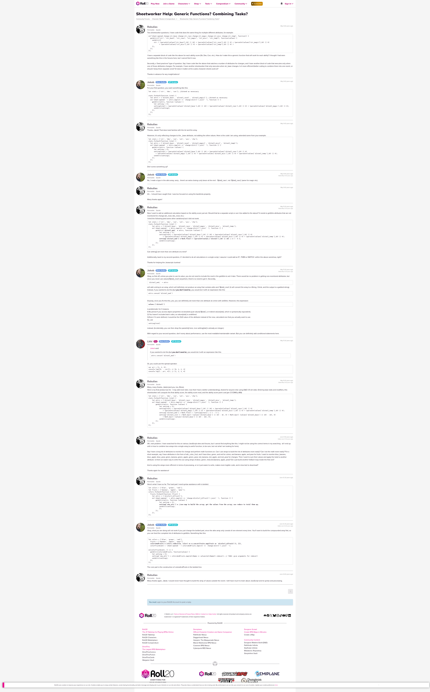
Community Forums (143, 19)
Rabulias (152, 27)
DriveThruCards (148, 657)
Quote (158, 30)
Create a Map (249, 634)
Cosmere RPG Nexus (201, 645)
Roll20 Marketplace (150, 640)
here (276, 685)
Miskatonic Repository (252, 650)
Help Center (212, 614)
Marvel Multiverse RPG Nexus (204, 643)
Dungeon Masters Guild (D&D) (255, 642)
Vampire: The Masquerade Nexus (206, 640)
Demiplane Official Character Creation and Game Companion (212, 630)
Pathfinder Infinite (251, 645)
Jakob (151, 82)
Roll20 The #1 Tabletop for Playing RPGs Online (158, 630)
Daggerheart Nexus (200, 637)
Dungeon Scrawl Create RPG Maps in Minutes (255, 630)
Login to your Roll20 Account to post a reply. (174, 602)
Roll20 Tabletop (148, 634)
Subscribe (258, 3)
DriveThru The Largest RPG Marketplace (153, 648)
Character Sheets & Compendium (164, 19)
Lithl (150, 341)
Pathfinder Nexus (199, 634)
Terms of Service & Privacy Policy (184, 614)
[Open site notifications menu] (281, 4)
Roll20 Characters (149, 637)
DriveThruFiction (148, 654)
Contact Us (204, 614)
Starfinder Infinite (250, 648)
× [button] (378, 685)
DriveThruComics (149, 652)
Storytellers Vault (250, 653)
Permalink (151, 30)
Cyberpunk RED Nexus (202, 648)
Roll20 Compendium (150, 643)
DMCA (198, 614)
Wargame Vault (148, 660)
